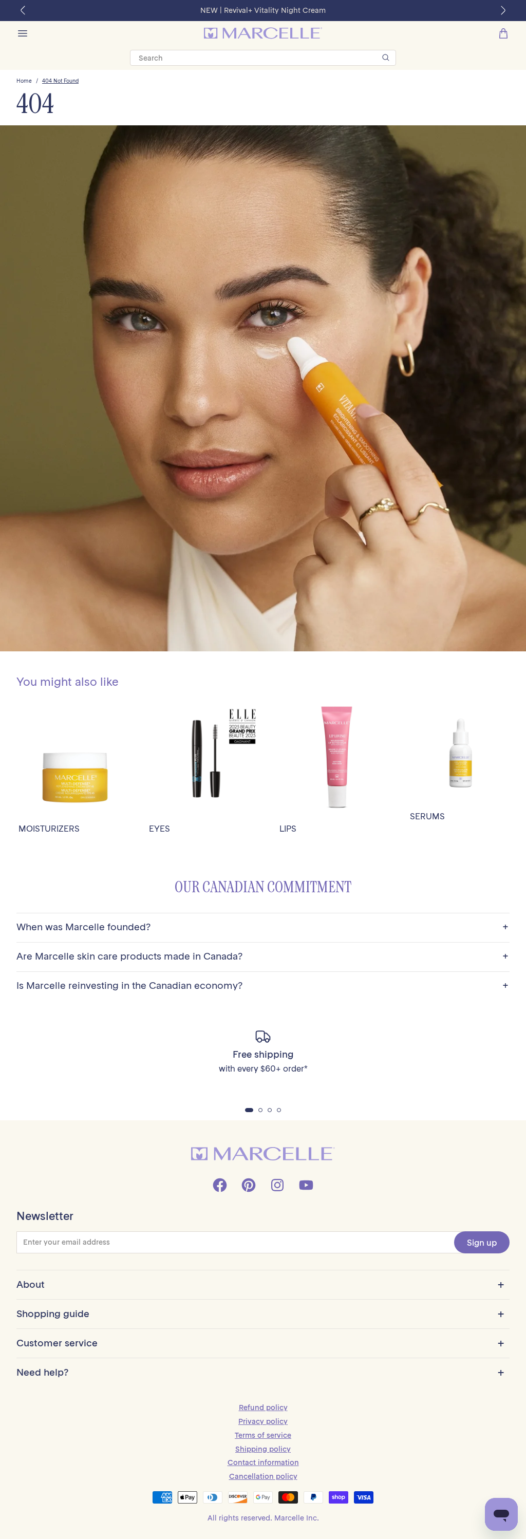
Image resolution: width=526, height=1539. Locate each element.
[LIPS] (336, 759)
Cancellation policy (263, 1476)
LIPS (287, 829)
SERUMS (427, 816)
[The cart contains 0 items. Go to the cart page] (503, 33)
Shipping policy (263, 1449)
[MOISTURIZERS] (75, 759)
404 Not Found (60, 81)
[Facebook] (220, 1185)
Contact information (263, 1462)
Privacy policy (263, 1421)
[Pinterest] (248, 1185)
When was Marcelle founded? (262, 927)
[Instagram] (277, 1185)
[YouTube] (306, 1185)
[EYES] (206, 759)
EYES (159, 829)
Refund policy (263, 1407)
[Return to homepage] (263, 1154)
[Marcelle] (263, 33)
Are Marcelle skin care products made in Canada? (262, 957)
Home (24, 81)
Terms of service (263, 1435)
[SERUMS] (461, 752)
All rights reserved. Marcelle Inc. (263, 1518)
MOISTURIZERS (49, 829)
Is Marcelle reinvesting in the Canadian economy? (262, 986)
